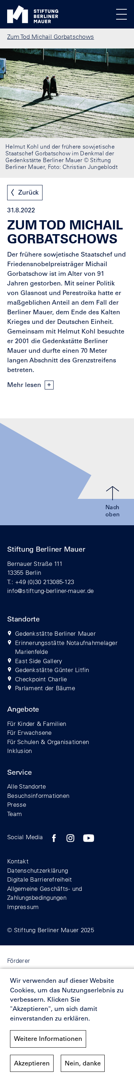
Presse (16, 804)
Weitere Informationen (48, 1039)
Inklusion (19, 750)
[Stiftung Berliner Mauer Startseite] (32, 21)
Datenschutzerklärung (37, 870)
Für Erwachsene (29, 732)
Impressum (23, 906)
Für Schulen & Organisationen (48, 741)
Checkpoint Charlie (41, 679)
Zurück (28, 192)
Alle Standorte (26, 786)
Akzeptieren (32, 1063)
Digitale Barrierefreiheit (39, 879)
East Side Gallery (38, 661)
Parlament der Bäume (45, 688)
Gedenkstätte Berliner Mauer (55, 633)
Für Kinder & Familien (36, 723)
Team (14, 813)
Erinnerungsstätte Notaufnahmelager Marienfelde (66, 647)
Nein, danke (83, 1063)
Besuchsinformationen (38, 795)
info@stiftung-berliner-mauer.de (50, 590)
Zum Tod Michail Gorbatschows (50, 36)
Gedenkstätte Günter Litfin (52, 669)
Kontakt (18, 861)
